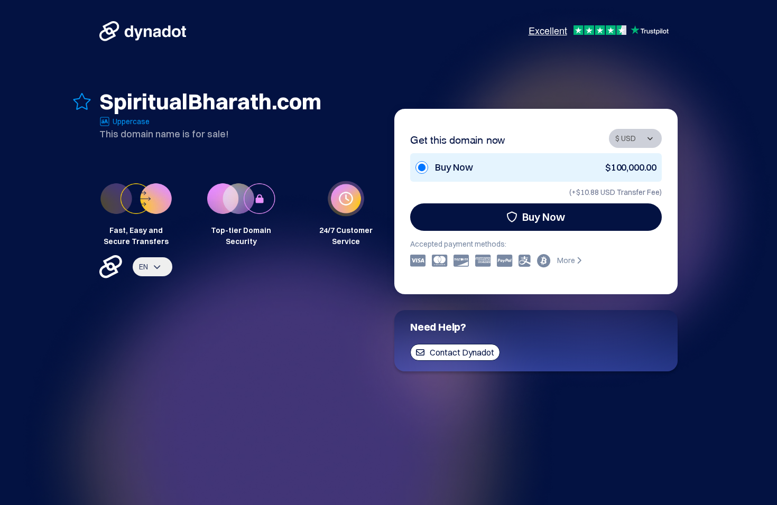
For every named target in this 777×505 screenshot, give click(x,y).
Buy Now (543, 216)
